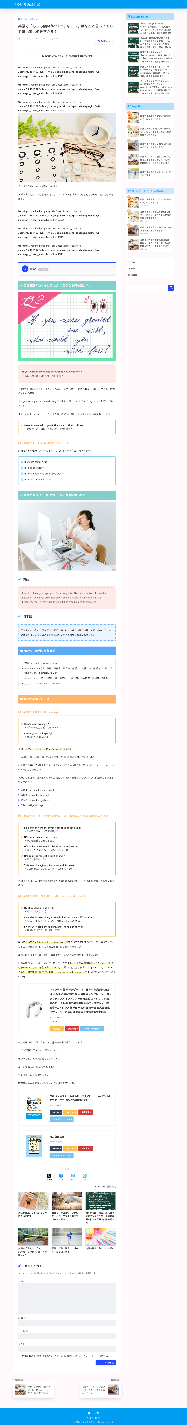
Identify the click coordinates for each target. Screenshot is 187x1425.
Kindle (56, 1112)
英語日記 (111, 1186)
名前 (22, 1318)
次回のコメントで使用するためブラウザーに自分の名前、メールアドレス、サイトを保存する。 (66, 1355)
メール (23, 1330)
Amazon (57, 1029)
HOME (95, 1413)
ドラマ (131, 268)
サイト (21, 1343)
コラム (131, 262)
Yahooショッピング (92, 1028)
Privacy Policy (93, 1417)
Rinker (60, 1017)
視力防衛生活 (57, 1136)
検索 (171, 288)
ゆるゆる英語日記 (26, 4)
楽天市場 (72, 1028)
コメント (24, 1280)
